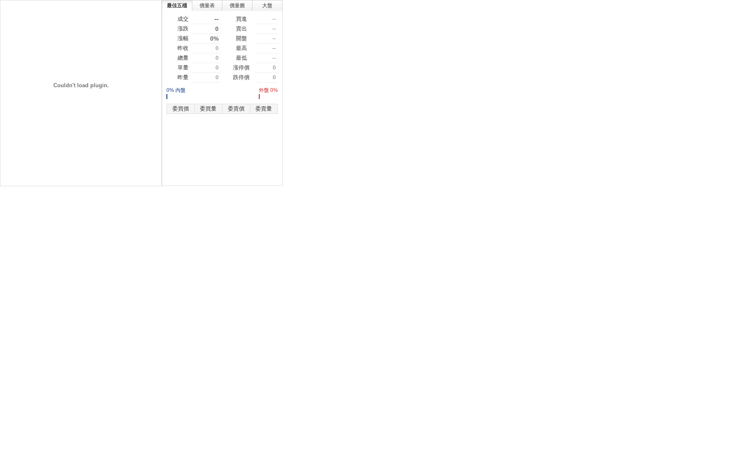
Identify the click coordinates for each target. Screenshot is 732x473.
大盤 (267, 5)
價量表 (207, 5)
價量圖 (237, 5)
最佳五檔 (177, 5)
